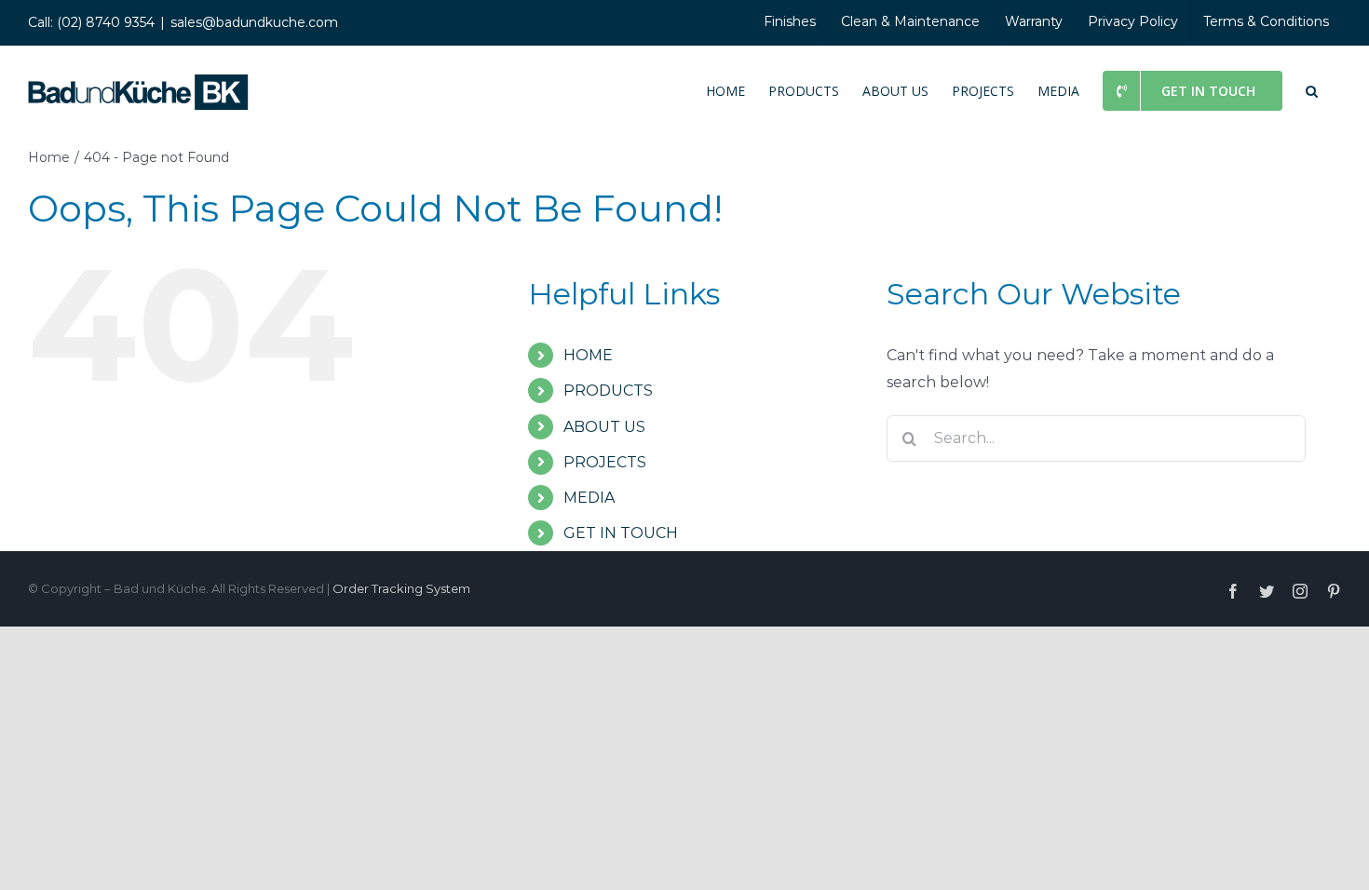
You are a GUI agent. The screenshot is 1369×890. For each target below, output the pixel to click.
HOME (588, 355)
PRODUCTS (608, 390)
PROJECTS (604, 462)
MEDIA (589, 497)
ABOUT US (604, 427)
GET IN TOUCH (620, 533)
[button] (1312, 89)
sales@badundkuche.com (254, 22)
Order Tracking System (401, 588)
